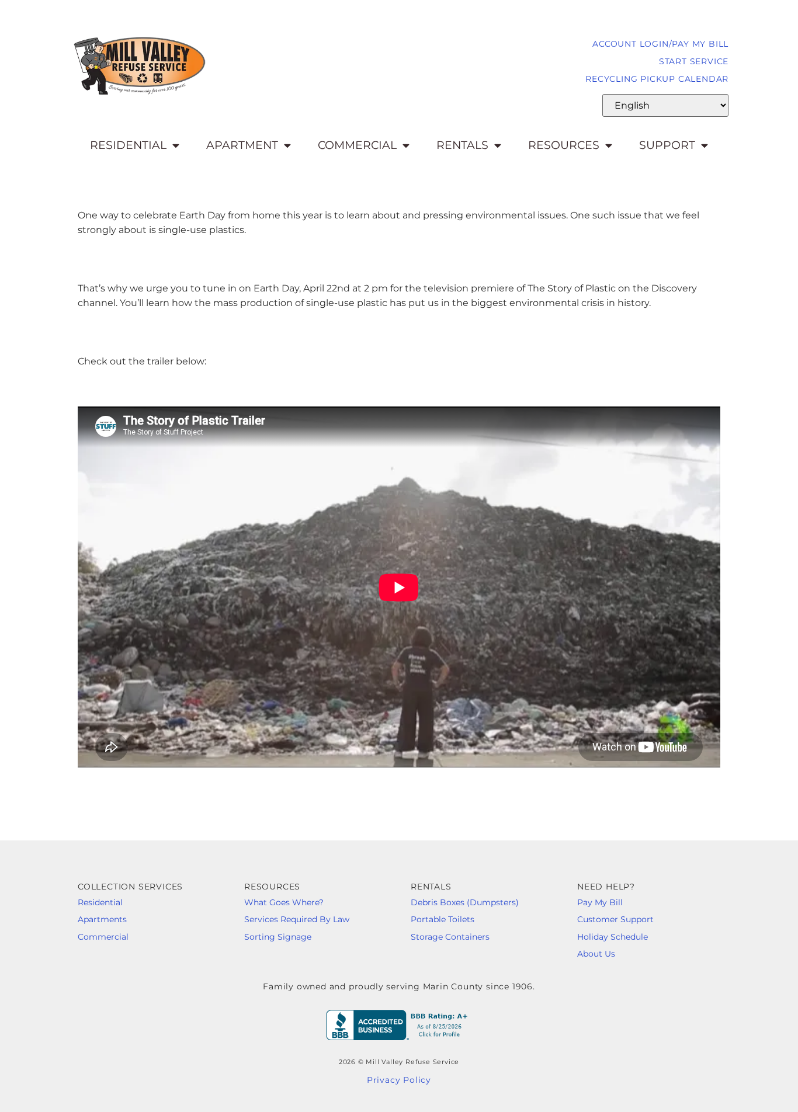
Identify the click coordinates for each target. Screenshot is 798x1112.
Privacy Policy (399, 1080)
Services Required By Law (296, 919)
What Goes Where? (286, 902)
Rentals (462, 145)
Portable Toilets (442, 919)
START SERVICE (693, 61)
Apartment (242, 145)
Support (667, 145)
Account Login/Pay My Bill (660, 44)
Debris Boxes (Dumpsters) (465, 902)
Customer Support (615, 919)
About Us (596, 953)
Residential (128, 145)
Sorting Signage (277, 937)
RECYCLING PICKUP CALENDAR (656, 79)
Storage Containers (450, 937)
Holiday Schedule (612, 937)
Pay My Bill (601, 902)
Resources (563, 145)
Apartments (102, 919)
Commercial (357, 145)
